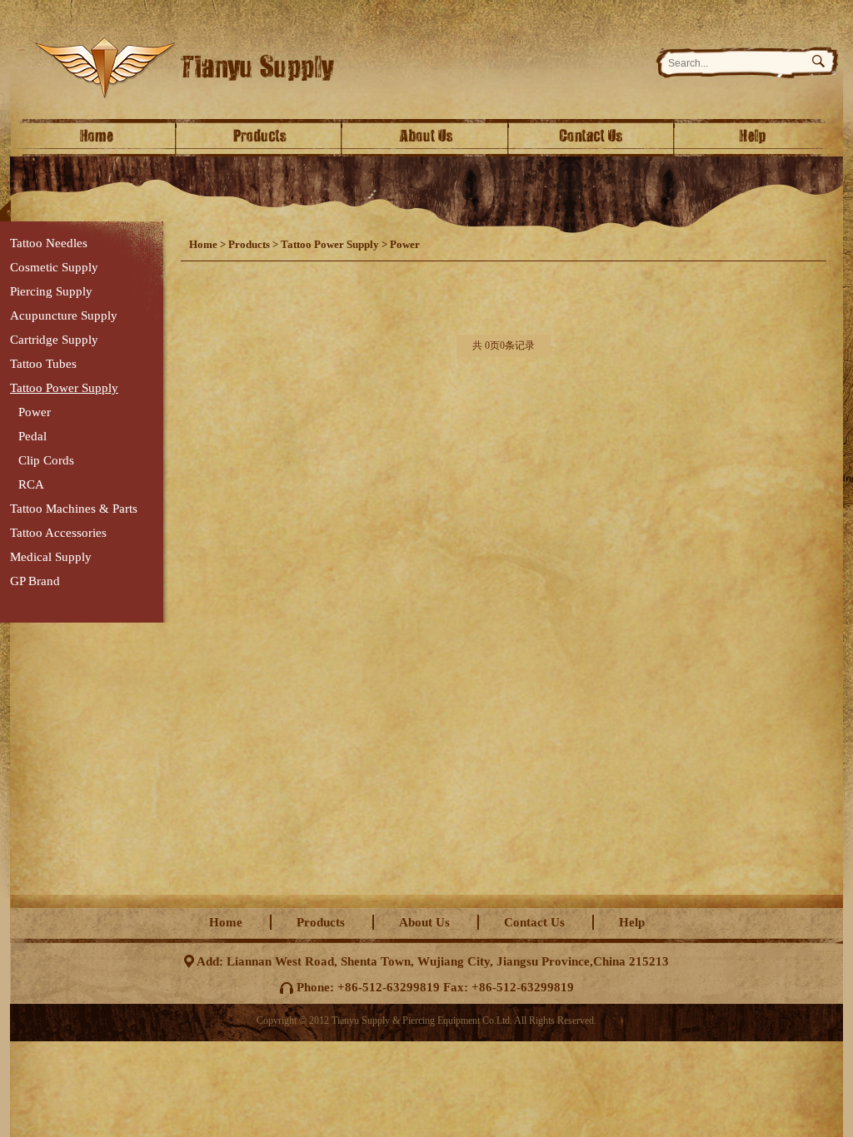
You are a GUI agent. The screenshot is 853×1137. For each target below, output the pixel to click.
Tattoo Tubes (43, 363)
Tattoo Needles (48, 243)
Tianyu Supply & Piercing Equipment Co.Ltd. (336, 67)
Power (34, 412)
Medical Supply (51, 557)
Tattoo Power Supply (64, 388)
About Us (426, 137)
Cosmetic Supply (54, 267)
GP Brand (35, 581)
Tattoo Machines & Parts (73, 508)
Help (759, 137)
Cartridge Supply (54, 339)
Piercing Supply (51, 291)
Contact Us (593, 137)
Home (93, 137)
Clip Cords (46, 460)
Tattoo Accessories (58, 532)
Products (260, 137)
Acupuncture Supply (63, 315)
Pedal (32, 436)
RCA (31, 484)
